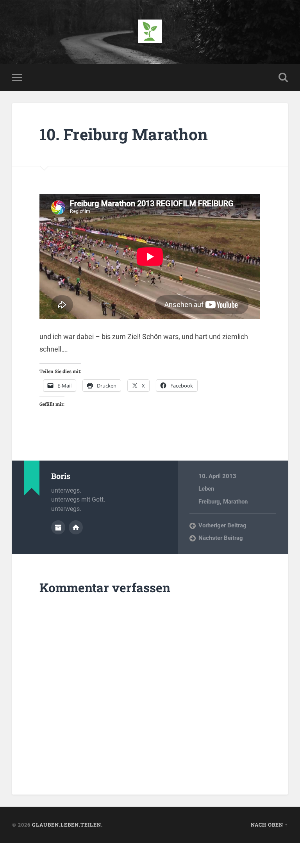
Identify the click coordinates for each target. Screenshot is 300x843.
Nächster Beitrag (220, 537)
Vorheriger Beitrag (222, 525)
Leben (206, 488)
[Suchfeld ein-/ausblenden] (283, 77)
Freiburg (209, 501)
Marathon (235, 501)
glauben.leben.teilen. (67, 825)
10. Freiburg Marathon (123, 134)
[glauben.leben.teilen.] (150, 32)
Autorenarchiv (58, 527)
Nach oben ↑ (269, 825)
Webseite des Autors (76, 527)
